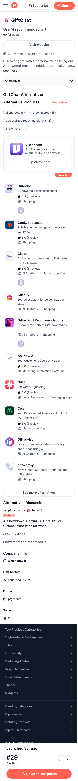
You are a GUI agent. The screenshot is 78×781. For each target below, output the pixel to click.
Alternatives (13, 80)
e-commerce (44, 112)
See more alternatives (39, 492)
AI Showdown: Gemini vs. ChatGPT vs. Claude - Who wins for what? (32, 523)
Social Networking (34, 397)
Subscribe (40, 6)
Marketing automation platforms (43, 371)
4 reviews (34, 196)
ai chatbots (15, 112)
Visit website (39, 45)
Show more (13, 128)
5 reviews (34, 268)
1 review (33, 237)
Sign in (66, 6)
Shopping (48, 53)
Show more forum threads (23, 542)
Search (32, 53)
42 (8, 533)
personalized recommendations (28, 120)
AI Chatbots (15, 53)
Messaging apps (61, 397)
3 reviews (34, 366)
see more (10, 70)
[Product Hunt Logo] (14, 5)
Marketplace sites (54, 273)
